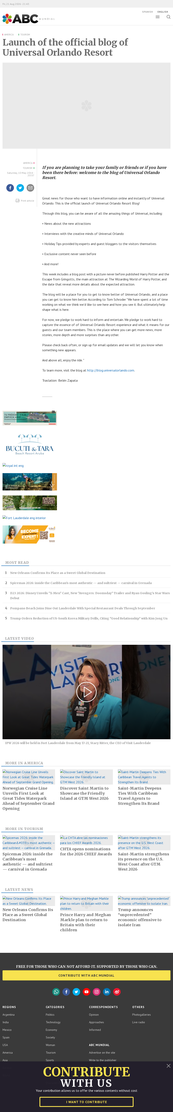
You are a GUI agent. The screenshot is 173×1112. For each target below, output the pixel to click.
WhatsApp (56, 992)
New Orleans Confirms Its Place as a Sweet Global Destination (57, 573)
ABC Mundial (24, 23)
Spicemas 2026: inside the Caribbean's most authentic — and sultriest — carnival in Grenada (81, 583)
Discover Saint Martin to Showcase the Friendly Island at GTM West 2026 (84, 793)
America (9, 34)
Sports (50, 1060)
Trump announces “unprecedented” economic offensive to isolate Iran (139, 917)
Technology (53, 1022)
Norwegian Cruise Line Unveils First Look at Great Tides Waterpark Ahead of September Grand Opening (29, 798)
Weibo (117, 992)
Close (168, 1065)
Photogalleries (141, 1014)
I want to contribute (86, 1102)
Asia (5, 1060)
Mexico (7, 1030)
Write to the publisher (102, 1060)
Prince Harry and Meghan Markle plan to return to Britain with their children (85, 922)
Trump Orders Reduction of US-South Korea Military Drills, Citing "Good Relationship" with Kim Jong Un (89, 618)
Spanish (147, 11)
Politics (50, 1014)
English (163, 11)
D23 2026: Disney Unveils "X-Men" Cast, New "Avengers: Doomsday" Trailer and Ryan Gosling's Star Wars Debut (90, 595)
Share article (30, 191)
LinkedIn (107, 992)
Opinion (94, 1014)
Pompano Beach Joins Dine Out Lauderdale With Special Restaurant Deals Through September (82, 608)
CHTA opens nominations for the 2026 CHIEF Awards (86, 851)
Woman (50, 1045)
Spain (6, 1037)
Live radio (138, 1022)
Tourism (25, 34)
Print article (27, 200)
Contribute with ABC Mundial (86, 975)
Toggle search (168, 17)
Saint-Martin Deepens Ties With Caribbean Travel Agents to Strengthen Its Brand (139, 796)
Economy (51, 1030)
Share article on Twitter (20, 191)
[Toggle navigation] (157, 17)
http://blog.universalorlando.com (110, 370)
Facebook (66, 992)
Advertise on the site (102, 1052)
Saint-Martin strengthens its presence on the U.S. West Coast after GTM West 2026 (143, 862)
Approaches (96, 1022)
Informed (95, 1030)
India (6, 1022)
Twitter (76, 992)
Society (50, 1037)
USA (5, 1045)
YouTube (86, 992)
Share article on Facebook (10, 191)
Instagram (96, 992)
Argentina (9, 1014)
